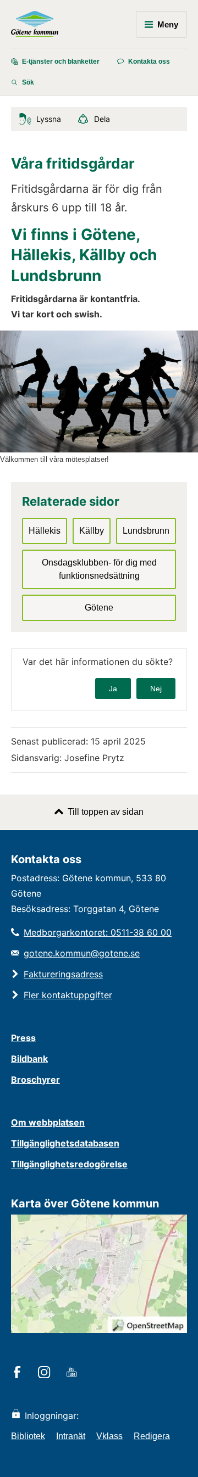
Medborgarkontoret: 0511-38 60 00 (98, 932)
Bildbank (29, 1058)
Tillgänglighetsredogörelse (69, 1164)
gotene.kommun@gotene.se (82, 953)
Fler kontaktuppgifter (68, 994)
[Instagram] (46, 1373)
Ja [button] (113, 688)
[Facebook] (19, 1373)
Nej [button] (156, 688)
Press (23, 1037)
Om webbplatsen (48, 1122)
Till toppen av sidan (106, 811)
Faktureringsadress (63, 974)
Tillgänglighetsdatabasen (65, 1143)
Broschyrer (35, 1079)
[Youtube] (73, 1373)
